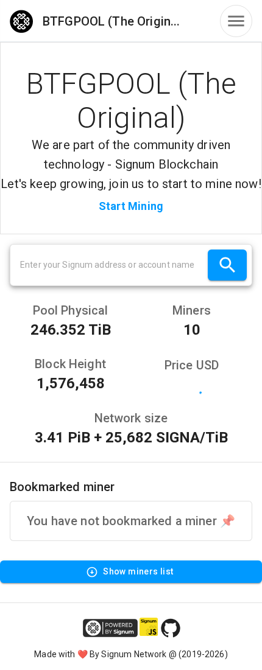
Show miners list (138, 571)
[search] (227, 265)
